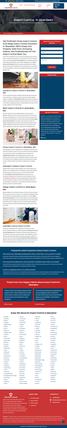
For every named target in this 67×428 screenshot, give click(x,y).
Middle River (38, 354)
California (6, 362)
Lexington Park (38, 344)
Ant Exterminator (35, 398)
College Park (23, 322)
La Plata (37, 328)
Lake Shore (37, 332)
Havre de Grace (23, 381)
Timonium (53, 362)
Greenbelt (22, 375)
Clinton (5, 383)
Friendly (21, 362)
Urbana (52, 367)
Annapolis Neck (7, 324)
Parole (52, 316)
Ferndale (22, 352)
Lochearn (37, 348)
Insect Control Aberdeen (17, 33)
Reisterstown (54, 332)
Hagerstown (22, 377)
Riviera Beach (54, 334)
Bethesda (6, 346)
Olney (36, 375)
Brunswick (6, 358)
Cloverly (21, 316)
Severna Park (54, 350)
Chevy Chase (7, 377)
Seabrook (53, 346)
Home (21, 5)
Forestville (22, 354)
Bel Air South (7, 340)
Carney (5, 369)
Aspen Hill (6, 330)
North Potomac (38, 369)
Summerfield (54, 358)
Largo (36, 340)
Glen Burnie (22, 369)
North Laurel (38, 367)
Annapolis (6, 322)
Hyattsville (37, 316)
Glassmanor (22, 367)
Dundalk (21, 332)
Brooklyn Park (7, 356)
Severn (52, 348)
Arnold (5, 328)
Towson (52, 363)
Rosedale (53, 340)
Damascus (22, 330)
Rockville (53, 336)
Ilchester (37, 318)
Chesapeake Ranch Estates (10, 375)
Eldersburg (22, 340)
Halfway (21, 379)
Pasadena (53, 318)
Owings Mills (38, 379)
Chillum (5, 379)
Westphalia (53, 375)
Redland (53, 330)
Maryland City (38, 350)
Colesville (22, 320)
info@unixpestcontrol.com (58, 400)
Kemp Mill (37, 324)
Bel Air (5, 336)
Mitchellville (38, 358)
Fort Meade (22, 356)
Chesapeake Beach (8, 373)
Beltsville (6, 342)
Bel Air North (7, 338)
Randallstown (54, 328)
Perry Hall (53, 320)
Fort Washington (23, 358)
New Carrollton (38, 363)
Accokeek (6, 318)
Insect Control (34, 400)
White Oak (53, 379)
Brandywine (6, 352)
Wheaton (53, 377)
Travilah (52, 365)
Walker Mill (53, 371)
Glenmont (22, 371)
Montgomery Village (39, 360)
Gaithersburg (23, 363)
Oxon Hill (37, 381)
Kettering (37, 326)
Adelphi (6, 320)
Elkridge (21, 342)
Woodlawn (53, 381)
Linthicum (37, 346)
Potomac (53, 324)
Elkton (21, 344)
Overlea (37, 377)
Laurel (36, 342)
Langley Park (38, 336)
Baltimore (6, 334)
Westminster (54, 373)
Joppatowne (38, 322)
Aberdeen (9, 33)
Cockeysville (23, 318)
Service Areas (40, 5)
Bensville (6, 344)
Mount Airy (37, 362)
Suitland (53, 356)
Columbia (22, 324)
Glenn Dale (22, 373)
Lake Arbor (37, 330)
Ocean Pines (38, 371)
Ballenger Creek (7, 332)
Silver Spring (54, 352)
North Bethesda (38, 365)
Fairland (21, 350)
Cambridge (6, 365)
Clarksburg (6, 381)
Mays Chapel (38, 352)
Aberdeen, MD (56, 402)
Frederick (22, 360)
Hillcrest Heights (23, 383)
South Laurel (54, 354)
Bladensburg (7, 348)
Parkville (37, 383)
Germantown (22, 365)
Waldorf (52, 369)
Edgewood (22, 338)
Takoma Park (54, 360)
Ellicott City (22, 346)
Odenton (37, 373)
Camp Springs (7, 367)
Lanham (37, 338)
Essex (21, 348)
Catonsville (6, 371)
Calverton (6, 363)
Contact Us (48, 5)
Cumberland (22, 328)
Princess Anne (54, 326)
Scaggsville (53, 344)
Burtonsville (7, 360)
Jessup (37, 320)
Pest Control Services (29, 5)
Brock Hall (6, 354)
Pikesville (53, 322)
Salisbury (53, 342)
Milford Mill (38, 356)
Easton (21, 336)
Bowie (5, 350)
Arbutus (6, 326)
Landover (37, 334)
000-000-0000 (57, 6)
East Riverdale (23, 334)
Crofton (21, 326)
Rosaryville (53, 338)
